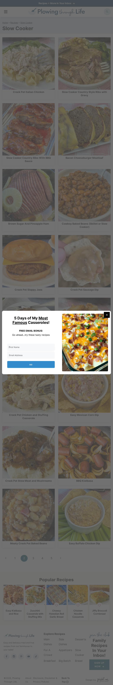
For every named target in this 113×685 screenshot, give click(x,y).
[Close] (107, 315)
